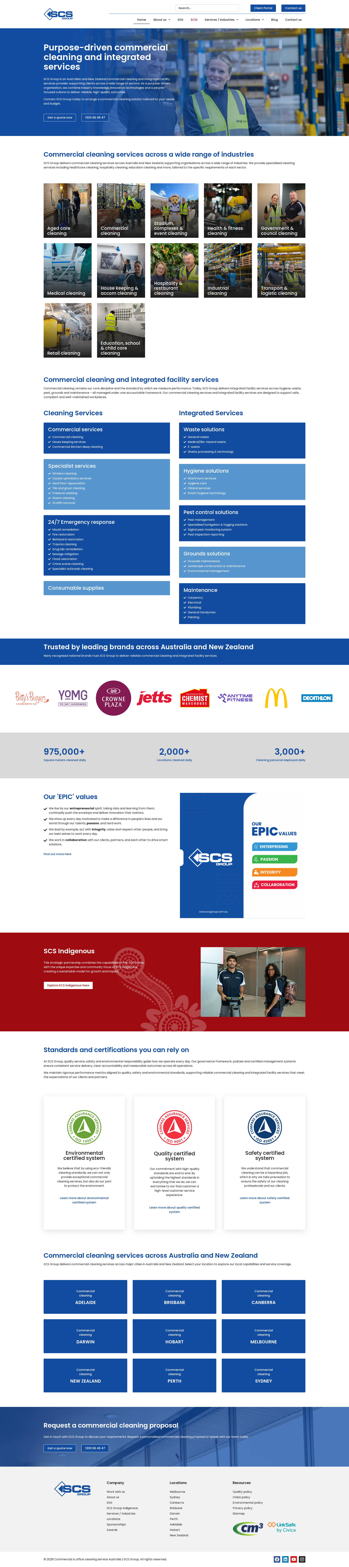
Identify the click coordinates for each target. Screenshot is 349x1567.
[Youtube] (293, 1559)
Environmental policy (248, 1503)
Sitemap (239, 1513)
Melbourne (177, 1492)
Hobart (175, 1530)
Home (141, 20)
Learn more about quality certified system (174, 1209)
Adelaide (176, 1524)
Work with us (116, 1492)
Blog (274, 20)
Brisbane (176, 1508)
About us (160, 20)
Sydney (175, 1497)
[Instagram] (302, 1559)
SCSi (194, 20)
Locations (253, 20)
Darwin (175, 1513)
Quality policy (242, 1492)
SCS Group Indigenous (122, 1508)
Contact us (293, 20)
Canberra (177, 1503)
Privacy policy (242, 1508)
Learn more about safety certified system (265, 1200)
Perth (174, 1519)
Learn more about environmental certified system (84, 1200)
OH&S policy (241, 1497)
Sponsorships (116, 1524)
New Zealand (179, 1535)
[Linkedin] (285, 1559)
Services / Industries (219, 20)
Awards (112, 1530)
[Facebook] (277, 1559)
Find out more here (57, 854)
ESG (180, 20)
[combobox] (207, 8)
